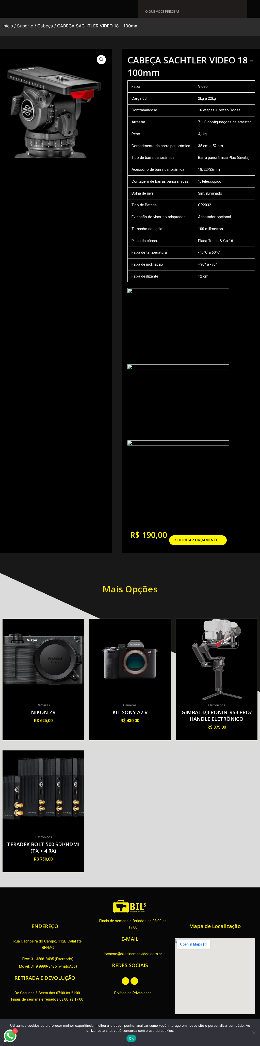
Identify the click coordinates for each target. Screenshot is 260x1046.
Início (8, 25)
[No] (253, 1032)
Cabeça (45, 25)
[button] (87, 6)
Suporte (25, 25)
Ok (131, 1038)
